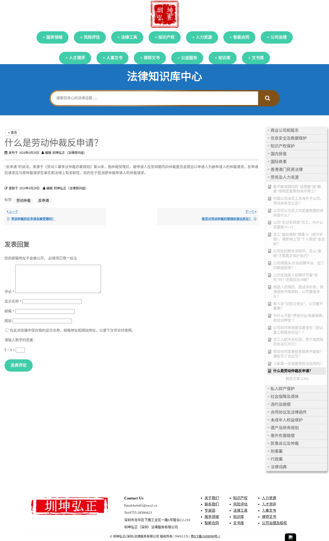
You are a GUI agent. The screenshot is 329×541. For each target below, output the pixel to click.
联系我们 (212, 504)
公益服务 (189, 58)
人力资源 (204, 37)
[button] (296, 131)
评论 (9, 292)
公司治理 (279, 37)
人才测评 (77, 58)
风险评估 (92, 37)
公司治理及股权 (274, 523)
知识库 (224, 58)
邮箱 (9, 311)
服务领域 (54, 37)
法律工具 (129, 37)
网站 (8, 321)
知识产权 (166, 37)
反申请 (43, 200)
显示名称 (12, 301)
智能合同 (241, 37)
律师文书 (152, 58)
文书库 (258, 58)
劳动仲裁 (23, 200)
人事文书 (114, 58)
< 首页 (12, 132)
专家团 (210, 510)
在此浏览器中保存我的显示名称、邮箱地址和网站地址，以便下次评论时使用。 (72, 330)
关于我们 (212, 498)
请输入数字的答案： (20, 340)
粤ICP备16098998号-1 (205, 536)
